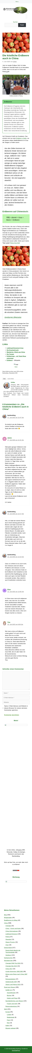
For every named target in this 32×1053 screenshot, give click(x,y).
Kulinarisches (8, 958)
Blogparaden (8, 917)
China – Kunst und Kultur (13, 928)
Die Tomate (10, 354)
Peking (7, 936)
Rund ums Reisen (9, 987)
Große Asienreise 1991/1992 (14, 971)
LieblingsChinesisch (11, 934)
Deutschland (8, 947)
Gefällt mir (8, 990)
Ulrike (13, 382)
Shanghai (8, 939)
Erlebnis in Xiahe (21, 138)
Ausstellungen (11, 992)
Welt (5, 1009)
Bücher (9, 995)
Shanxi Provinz (10, 942)
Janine (9, 438)
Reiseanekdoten (10, 979)
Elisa (9, 589)
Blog (5, 915)
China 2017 (8, 969)
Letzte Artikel (10, 378)
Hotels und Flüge (12, 998)
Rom (8, 1023)
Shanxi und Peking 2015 (12, 984)
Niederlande (10, 1017)
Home (16, 366)
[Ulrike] (6, 388)
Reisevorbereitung (11, 1006)
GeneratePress (16, 1050)
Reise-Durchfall (15, 243)
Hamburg (8, 955)
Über (4, 378)
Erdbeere (10, 360)
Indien (7, 1025)
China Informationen (11, 931)
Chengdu (8, 926)
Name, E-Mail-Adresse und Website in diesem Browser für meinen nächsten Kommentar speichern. (16, 708)
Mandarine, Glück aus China (16, 352)
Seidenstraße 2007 (11, 982)
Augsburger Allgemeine (13, 317)
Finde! (22, 25)
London (9, 1014)
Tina (8, 622)
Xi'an (6, 945)
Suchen (15, 22)
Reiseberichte (8, 960)
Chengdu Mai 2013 (11, 966)
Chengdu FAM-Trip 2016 (12, 963)
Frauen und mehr (12, 1003)
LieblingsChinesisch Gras (15, 348)
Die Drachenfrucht (13, 350)
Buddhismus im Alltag (10, 920)
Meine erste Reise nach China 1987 (16, 974)
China (6, 923)
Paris (8, 1020)
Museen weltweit (10, 1028)
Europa (7, 1012)
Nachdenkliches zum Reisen (14, 1001)
